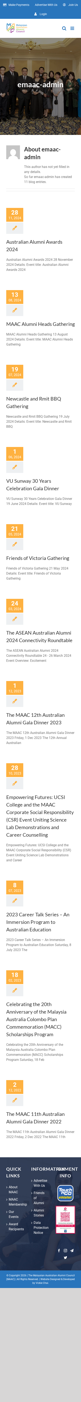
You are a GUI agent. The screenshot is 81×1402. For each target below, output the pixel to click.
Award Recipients (16, 1226)
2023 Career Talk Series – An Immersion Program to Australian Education (37, 921)
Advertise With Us (40, 1183)
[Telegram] (72, 1250)
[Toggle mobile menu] (72, 28)
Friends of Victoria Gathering (37, 558)
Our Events (13, 1214)
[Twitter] (65, 1257)
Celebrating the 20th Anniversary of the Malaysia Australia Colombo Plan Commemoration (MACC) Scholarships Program (36, 1019)
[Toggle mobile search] (64, 28)
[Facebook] (59, 1250)
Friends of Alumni (39, 1198)
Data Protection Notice (41, 1228)
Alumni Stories (39, 1212)
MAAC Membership (16, 1201)
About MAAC (13, 1189)
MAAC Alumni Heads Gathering (40, 324)
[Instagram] (65, 1250)
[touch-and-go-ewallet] (65, 1186)
